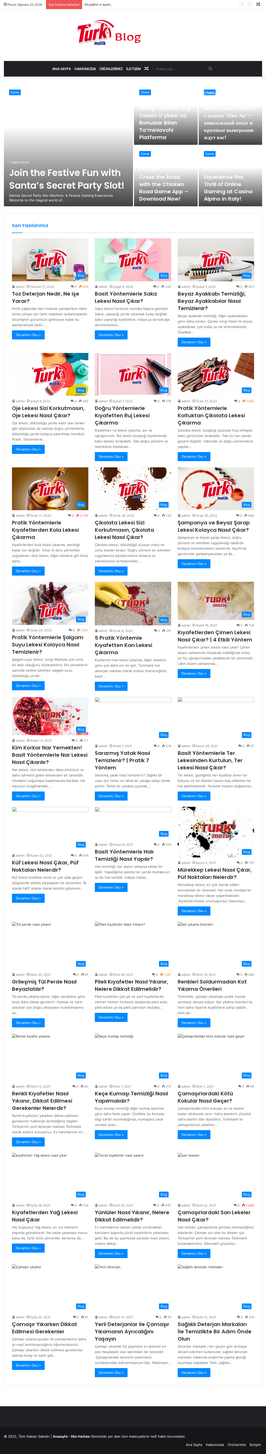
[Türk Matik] (133, 32)
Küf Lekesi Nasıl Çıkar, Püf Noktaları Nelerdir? (45, 866)
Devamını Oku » (28, 335)
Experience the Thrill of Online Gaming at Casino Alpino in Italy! (228, 187)
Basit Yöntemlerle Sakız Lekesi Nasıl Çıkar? (126, 297)
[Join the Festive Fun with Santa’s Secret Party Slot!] (68, 145)
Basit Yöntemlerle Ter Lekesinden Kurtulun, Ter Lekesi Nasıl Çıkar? (210, 760)
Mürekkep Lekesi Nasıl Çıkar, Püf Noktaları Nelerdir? (215, 873)
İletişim (133, 69)
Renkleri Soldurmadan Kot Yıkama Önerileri (212, 985)
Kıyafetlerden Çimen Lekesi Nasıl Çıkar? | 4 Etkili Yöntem (215, 636)
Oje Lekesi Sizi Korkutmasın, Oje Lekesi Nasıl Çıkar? (48, 412)
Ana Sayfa (61, 69)
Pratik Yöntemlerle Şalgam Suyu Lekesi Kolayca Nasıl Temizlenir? (47, 645)
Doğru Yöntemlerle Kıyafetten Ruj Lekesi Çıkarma (122, 415)
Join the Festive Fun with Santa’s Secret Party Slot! (66, 179)
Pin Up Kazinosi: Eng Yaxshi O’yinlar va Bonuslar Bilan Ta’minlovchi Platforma (165, 123)
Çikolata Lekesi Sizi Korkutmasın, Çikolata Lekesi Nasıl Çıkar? (124, 530)
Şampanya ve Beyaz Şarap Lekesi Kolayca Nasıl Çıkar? (214, 526)
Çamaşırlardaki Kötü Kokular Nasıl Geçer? (205, 1097)
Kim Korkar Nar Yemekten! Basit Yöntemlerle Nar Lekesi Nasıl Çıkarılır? (50, 755)
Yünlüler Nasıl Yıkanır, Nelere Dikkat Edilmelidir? (132, 1216)
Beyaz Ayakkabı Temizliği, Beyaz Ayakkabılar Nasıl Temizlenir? (212, 301)
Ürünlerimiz (111, 69)
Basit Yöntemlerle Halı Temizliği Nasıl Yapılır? (124, 855)
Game (15, 92)
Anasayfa (60, 1436)
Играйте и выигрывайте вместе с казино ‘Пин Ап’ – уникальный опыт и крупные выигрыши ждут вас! (170, 4)
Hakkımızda (85, 69)
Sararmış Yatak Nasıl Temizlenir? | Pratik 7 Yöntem (122, 760)
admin (20, 287)
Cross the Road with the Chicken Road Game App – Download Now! (163, 187)
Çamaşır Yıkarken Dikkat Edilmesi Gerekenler (44, 1328)
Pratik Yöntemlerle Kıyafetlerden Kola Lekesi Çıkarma (45, 530)
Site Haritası (80, 1436)
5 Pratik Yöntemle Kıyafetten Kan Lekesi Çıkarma (123, 645)
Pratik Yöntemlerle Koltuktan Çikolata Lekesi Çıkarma (211, 415)
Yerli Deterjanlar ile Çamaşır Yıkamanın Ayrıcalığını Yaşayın (132, 1331)
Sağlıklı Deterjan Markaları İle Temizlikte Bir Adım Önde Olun (214, 1331)
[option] (133, 145)
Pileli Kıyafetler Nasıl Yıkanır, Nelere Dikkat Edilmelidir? (131, 985)
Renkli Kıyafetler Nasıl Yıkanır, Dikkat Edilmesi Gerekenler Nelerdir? (42, 1101)
